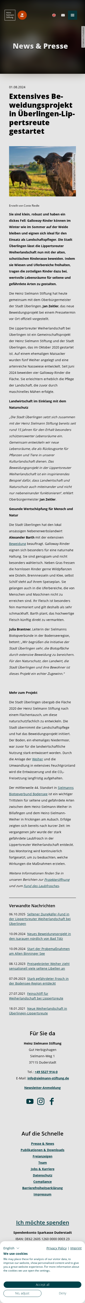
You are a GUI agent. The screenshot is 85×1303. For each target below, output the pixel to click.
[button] (11, 1248)
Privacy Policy (56, 1248)
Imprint (76, 1248)
